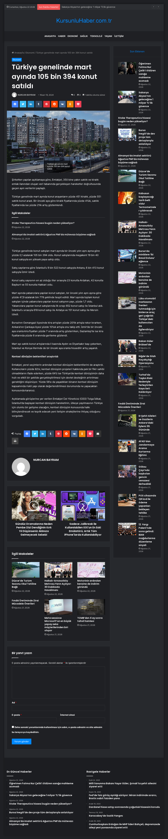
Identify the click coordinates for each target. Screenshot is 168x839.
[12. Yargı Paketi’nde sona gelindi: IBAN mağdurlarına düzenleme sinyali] (127, 529)
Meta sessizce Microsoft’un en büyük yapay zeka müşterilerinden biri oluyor (57, 624)
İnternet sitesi (67, 715)
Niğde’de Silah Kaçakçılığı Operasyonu (147, 360)
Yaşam (108, 36)
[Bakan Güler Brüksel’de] (127, 345)
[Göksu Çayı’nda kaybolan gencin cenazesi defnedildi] (127, 471)
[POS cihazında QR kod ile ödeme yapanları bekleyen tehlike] (127, 500)
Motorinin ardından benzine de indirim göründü (89, 584)
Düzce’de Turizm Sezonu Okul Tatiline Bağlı (24, 584)
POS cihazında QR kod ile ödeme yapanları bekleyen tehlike (147, 504)
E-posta (17, 715)
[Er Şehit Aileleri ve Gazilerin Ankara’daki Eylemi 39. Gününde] (127, 420)
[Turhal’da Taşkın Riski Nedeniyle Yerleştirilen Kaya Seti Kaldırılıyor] (127, 379)
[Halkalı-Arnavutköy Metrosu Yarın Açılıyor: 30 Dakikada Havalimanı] (58, 570)
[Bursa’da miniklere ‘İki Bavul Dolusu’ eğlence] (127, 255)
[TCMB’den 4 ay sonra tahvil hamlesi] (91, 607)
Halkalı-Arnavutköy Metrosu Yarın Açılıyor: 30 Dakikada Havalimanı (57, 585)
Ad (14, 702)
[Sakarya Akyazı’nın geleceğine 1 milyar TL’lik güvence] (127, 97)
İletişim (119, 36)
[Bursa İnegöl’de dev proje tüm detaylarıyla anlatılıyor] (127, 135)
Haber (61, 36)
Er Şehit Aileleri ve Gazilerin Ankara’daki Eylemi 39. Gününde (147, 422)
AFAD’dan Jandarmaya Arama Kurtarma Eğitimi (146, 448)
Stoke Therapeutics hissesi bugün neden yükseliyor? (89, 7)
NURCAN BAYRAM (26, 95)
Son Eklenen (137, 51)
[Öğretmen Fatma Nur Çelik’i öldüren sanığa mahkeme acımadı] (127, 68)
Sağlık (84, 36)
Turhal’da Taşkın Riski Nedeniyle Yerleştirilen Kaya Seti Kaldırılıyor (146, 383)
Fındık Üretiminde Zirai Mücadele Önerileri (25, 602)
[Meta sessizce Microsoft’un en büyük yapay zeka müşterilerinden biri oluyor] (58, 607)
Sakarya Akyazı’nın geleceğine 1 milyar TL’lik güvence (146, 99)
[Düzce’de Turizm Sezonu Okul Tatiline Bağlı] (26, 570)
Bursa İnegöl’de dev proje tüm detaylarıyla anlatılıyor (147, 137)
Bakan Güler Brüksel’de (146, 342)
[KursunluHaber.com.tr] (84, 21)
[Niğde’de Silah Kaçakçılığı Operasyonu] (127, 361)
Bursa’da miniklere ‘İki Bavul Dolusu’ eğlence (147, 256)
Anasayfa (50, 36)
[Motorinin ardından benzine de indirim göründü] (91, 570)
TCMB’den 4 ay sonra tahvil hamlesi (90, 619)
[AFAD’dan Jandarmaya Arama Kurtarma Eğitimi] (127, 446)
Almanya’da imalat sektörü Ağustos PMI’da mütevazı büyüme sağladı (53, 234)
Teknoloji (96, 36)
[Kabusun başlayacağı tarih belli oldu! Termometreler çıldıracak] (127, 198)
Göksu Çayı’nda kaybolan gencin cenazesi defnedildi (145, 475)
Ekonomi (73, 36)
